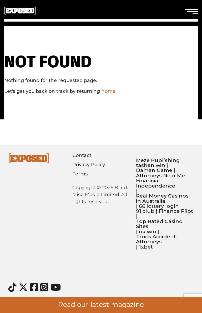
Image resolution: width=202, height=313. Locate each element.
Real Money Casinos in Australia (162, 198)
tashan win (150, 165)
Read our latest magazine (101, 304)
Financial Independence (155, 183)
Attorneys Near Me (160, 175)
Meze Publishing (158, 160)
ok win (147, 231)
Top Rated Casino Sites (159, 224)
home (108, 91)
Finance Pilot (176, 211)
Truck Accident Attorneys (156, 239)
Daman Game (154, 170)
